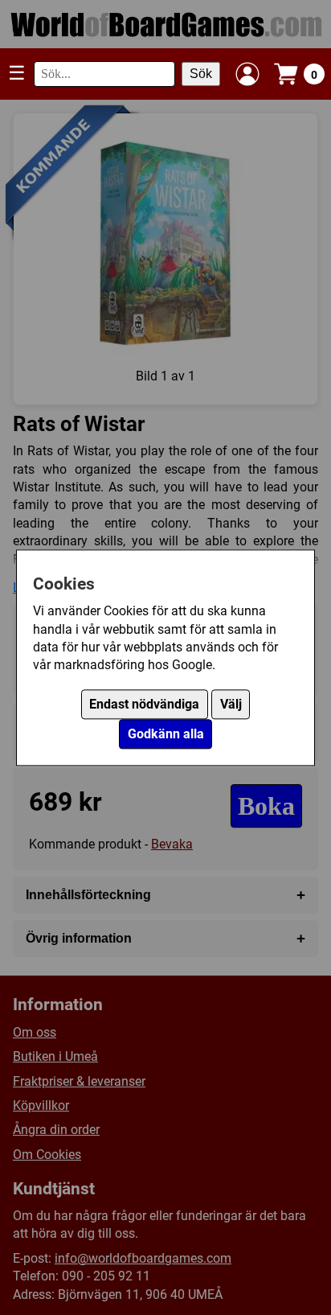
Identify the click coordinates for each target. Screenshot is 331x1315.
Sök (201, 73)
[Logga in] (247, 74)
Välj (231, 704)
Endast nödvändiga (144, 704)
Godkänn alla (166, 734)
